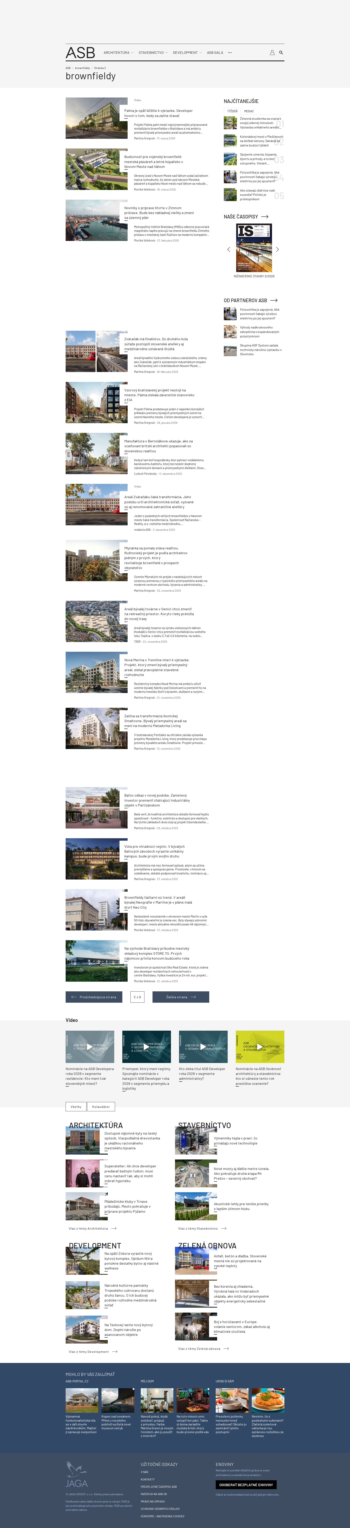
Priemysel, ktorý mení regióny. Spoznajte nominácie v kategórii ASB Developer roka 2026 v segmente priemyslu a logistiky (146, 1078)
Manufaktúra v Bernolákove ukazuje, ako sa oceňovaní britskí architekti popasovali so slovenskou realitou (158, 446)
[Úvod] (80, 52)
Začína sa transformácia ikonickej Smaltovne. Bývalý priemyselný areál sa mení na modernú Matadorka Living (155, 721)
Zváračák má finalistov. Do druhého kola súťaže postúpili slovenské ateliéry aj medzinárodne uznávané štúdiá (156, 344)
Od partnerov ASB (245, 300)
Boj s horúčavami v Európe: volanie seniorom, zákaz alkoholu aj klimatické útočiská (242, 1326)
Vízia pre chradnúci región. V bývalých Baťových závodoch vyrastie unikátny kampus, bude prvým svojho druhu (154, 851)
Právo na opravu (153, 1501)
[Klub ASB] (272, 52)
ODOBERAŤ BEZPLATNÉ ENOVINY (246, 1484)
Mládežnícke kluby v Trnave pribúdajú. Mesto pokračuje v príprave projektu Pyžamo (128, 1206)
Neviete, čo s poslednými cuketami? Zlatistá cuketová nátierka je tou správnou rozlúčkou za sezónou (267, 1426)
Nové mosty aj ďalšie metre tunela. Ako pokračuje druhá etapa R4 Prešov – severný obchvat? (241, 1173)
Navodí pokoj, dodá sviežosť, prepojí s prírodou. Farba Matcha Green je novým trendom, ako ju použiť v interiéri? (157, 1426)
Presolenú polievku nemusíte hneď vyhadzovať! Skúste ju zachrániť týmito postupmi (231, 1424)
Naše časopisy (241, 216)
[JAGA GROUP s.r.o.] (77, 1473)
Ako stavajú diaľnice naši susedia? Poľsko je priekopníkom (257, 194)
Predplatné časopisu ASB (159, 1486)
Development (185, 52)
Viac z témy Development (89, 1351)
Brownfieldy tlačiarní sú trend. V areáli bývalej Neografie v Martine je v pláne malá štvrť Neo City (158, 902)
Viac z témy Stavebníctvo (198, 1228)
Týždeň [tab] (232, 111)
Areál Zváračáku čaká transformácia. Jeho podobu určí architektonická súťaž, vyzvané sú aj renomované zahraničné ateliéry (159, 502)
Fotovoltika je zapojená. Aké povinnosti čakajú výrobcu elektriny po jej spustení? (260, 176)
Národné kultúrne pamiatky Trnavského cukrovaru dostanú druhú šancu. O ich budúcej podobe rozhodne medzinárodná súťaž (130, 1295)
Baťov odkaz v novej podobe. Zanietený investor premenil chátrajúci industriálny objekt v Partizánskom (157, 800)
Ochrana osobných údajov (160, 1508)
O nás (144, 1472)
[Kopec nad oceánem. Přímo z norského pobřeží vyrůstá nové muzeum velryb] (117, 1400)
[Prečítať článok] (97, 118)
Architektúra (116, 52)
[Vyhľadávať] (281, 52)
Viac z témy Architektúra (88, 1228)
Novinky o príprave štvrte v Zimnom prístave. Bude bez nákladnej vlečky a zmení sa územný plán (159, 213)
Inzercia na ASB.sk (154, 1494)
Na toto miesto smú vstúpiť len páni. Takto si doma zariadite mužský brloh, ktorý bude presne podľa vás (193, 1424)
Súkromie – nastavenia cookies (162, 1516)
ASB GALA (215, 52)
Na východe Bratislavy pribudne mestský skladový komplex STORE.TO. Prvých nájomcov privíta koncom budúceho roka (156, 953)
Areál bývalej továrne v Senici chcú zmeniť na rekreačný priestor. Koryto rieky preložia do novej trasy (159, 614)
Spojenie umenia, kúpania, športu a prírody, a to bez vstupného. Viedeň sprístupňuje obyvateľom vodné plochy (258, 158)
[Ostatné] (230, 52)
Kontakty (148, 1479)
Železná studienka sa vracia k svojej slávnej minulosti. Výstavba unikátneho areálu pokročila (260, 123)
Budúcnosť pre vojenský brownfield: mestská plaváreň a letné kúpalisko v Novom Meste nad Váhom (153, 161)
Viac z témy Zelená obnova (199, 1348)
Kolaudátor (101, 1106)
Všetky (76, 1106)
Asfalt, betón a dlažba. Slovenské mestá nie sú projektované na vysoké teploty (240, 1261)
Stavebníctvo (151, 52)
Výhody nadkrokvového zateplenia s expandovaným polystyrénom (259, 331)
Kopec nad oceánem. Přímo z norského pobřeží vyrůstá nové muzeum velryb (116, 1422)
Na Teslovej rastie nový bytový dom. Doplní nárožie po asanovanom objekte (129, 1329)
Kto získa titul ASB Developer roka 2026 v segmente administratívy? (202, 1073)
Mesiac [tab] (249, 111)
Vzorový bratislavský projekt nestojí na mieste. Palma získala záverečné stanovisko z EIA (159, 395)
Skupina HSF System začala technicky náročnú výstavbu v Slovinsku (261, 349)
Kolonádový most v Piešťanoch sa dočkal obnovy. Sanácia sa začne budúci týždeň (261, 141)
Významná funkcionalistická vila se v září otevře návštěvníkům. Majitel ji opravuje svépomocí (81, 1424)
